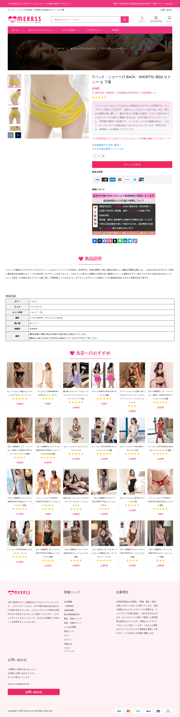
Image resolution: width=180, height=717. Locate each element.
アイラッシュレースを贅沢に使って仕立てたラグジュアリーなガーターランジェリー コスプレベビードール (132, 396)
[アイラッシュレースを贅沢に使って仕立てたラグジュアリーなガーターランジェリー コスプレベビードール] (132, 375)
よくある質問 (70, 627)
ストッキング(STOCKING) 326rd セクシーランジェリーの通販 (160, 448)
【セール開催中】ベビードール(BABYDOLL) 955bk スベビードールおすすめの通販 (48, 450)
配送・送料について (73, 619)
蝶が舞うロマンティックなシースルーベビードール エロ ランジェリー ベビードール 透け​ (76, 395)
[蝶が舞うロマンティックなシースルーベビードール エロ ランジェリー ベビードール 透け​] (76, 375)
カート (67, 635)
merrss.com (29, 711)
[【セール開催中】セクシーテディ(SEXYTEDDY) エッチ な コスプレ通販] (132, 533)
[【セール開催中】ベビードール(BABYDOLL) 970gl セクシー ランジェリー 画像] (19, 481)
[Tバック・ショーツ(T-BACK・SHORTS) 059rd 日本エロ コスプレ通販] (160, 481)
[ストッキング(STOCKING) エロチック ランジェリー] (19, 533)
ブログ (67, 648)
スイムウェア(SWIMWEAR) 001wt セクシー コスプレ (47, 393)
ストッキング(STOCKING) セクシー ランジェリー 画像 (104, 448)
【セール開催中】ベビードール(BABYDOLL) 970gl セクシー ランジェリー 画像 (20, 501)
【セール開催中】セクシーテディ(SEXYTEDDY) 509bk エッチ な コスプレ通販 (47, 553)
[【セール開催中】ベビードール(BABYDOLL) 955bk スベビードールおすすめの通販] (48, 430)
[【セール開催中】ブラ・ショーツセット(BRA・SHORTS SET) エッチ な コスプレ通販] (160, 375)
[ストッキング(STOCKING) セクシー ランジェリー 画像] (104, 430)
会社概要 (68, 602)
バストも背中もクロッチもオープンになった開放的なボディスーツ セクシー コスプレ (104, 553)
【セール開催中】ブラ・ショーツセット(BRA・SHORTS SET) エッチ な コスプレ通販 (160, 395)
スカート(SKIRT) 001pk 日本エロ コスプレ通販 (104, 393)
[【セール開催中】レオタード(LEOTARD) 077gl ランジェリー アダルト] (104, 481)
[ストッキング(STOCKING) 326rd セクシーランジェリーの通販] (160, 430)
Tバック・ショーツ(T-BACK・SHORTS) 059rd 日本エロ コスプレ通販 (160, 501)
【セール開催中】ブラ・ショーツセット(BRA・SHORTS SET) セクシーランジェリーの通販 (19, 450)
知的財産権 (69, 610)
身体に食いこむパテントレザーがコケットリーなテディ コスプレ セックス (76, 501)
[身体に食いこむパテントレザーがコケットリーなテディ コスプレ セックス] (76, 481)
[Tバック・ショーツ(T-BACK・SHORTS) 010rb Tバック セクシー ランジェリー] (48, 481)
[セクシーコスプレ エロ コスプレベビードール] (76, 430)
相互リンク (69, 631)
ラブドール (69, 651)
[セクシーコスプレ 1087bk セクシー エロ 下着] (132, 481)
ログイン (68, 640)
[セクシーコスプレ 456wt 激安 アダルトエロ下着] (132, 430)
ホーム (15, 30)
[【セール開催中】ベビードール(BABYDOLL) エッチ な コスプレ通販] (76, 533)
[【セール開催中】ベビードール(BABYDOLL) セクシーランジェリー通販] (160, 533)
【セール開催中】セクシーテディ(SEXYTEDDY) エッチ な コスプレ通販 (132, 553)
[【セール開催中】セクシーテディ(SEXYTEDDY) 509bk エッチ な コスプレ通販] (48, 533)
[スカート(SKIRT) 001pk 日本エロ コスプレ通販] (104, 375)
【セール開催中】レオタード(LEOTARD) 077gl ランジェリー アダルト (104, 501)
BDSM (115, 30)
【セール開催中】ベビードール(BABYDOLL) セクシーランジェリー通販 (160, 553)
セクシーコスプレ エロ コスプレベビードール (76, 448)
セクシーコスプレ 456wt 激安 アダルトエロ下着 (132, 448)
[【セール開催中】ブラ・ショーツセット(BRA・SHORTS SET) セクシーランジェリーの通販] (19, 430)
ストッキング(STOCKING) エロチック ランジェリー (19, 551)
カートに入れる (132, 164)
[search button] (125, 19)
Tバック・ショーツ (112, 48)
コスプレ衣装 (68, 30)
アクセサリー (93, 30)
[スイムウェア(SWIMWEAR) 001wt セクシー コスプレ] (48, 375)
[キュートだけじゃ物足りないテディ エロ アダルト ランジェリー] (19, 375)
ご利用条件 (69, 606)
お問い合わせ (166, 10)
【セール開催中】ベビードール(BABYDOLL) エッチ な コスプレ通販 (76, 553)
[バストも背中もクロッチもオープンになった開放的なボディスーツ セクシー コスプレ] (104, 533)
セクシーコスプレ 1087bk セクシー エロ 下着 (132, 500)
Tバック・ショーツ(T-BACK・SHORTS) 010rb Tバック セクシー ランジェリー (48, 501)
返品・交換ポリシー (73, 623)
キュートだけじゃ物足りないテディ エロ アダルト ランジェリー (19, 393)
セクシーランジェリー (39, 30)
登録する (68, 644)
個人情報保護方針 (72, 614)
